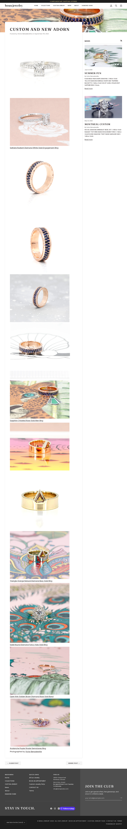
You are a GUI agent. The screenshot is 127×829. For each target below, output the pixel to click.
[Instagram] (55, 808)
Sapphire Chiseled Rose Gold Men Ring (26, 420)
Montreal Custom (97, 124)
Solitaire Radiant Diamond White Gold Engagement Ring (34, 148)
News (7, 787)
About (7, 791)
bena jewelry (44, 821)
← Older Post (13, 763)
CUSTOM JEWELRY (11, 784)
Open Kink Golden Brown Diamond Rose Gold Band (31, 696)
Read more (89, 89)
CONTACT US (33, 787)
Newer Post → (74, 763)
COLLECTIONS (9, 781)
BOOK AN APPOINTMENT (37, 781)
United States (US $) (15, 822)
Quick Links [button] (34, 775)
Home (7, 778)
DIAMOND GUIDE (10, 794)
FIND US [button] (56, 775)
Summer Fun (93, 73)
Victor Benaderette (33, 751)
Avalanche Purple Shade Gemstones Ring (28, 748)
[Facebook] (51, 808)
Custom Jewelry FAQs (37, 784)
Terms (31, 791)
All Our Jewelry (34, 778)
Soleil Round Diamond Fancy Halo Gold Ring (29, 645)
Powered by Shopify (114, 824)
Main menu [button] (9, 775)
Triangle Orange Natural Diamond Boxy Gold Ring (31, 581)
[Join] (120, 797)
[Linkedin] (59, 808)
